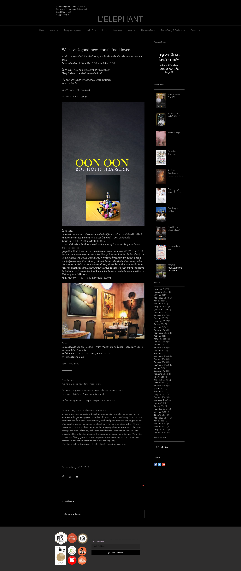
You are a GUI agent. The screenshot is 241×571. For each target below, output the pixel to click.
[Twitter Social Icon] (159, 464)
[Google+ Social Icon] (163, 464)
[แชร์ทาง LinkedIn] (76, 476)
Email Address (97, 542)
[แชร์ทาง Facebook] (63, 476)
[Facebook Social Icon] (155, 464)
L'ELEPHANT (120, 19)
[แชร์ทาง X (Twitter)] (69, 476)
